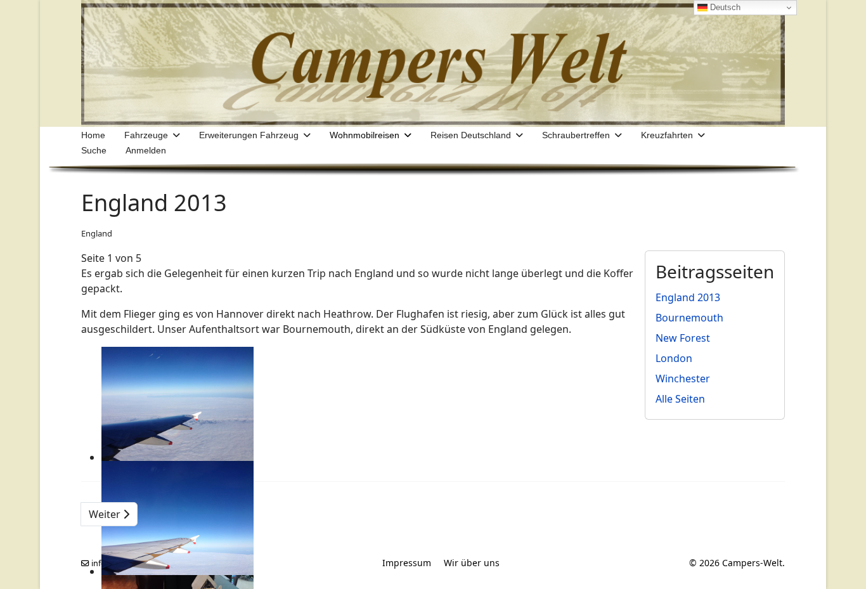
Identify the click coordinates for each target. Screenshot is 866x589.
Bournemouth (689, 318)
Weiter (106, 514)
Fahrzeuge (146, 135)
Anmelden (146, 150)
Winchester (683, 378)
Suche (94, 150)
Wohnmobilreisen (364, 135)
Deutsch (724, 7)
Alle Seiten (680, 399)
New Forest (683, 338)
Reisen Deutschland (470, 135)
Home (93, 135)
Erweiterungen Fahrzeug (249, 135)
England (96, 233)
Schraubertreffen (576, 135)
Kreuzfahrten (667, 135)
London (674, 358)
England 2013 (688, 297)
